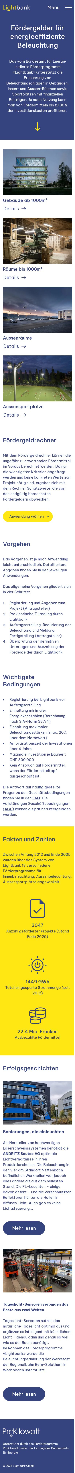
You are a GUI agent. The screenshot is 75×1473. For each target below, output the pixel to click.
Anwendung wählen (26, 516)
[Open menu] (59, 7)
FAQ (36, 798)
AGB (8, 809)
